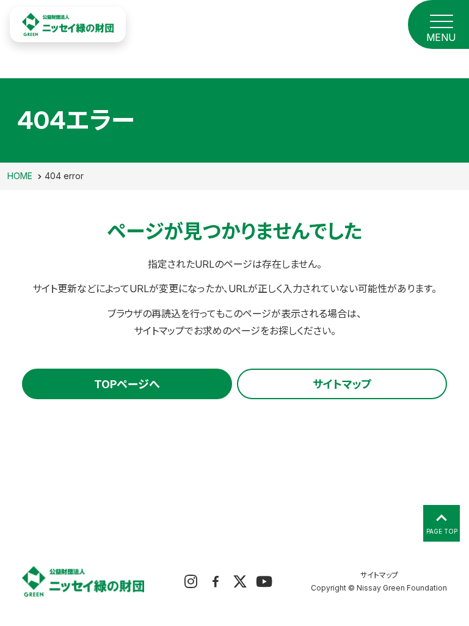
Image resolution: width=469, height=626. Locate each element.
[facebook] (215, 581)
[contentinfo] (234, 578)
